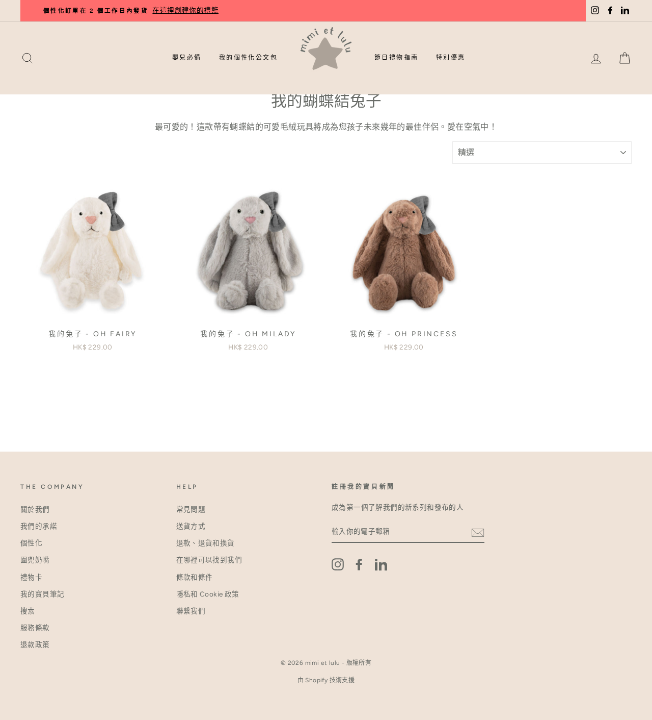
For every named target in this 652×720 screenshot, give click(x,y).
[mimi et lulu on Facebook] (359, 564)
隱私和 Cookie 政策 (207, 594)
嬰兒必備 (187, 57)
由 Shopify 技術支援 (326, 680)
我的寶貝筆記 (42, 594)
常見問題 (191, 509)
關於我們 (35, 509)
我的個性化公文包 (248, 57)
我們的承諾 (38, 526)
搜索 (27, 611)
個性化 (31, 543)
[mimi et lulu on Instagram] (338, 564)
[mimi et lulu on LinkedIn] (381, 564)
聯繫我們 (191, 611)
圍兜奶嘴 (35, 560)
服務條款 (35, 628)
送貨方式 (191, 526)
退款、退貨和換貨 (205, 543)
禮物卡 (31, 577)
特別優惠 (451, 57)
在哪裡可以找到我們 (209, 560)
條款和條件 (194, 577)
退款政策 (35, 644)
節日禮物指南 (396, 57)
